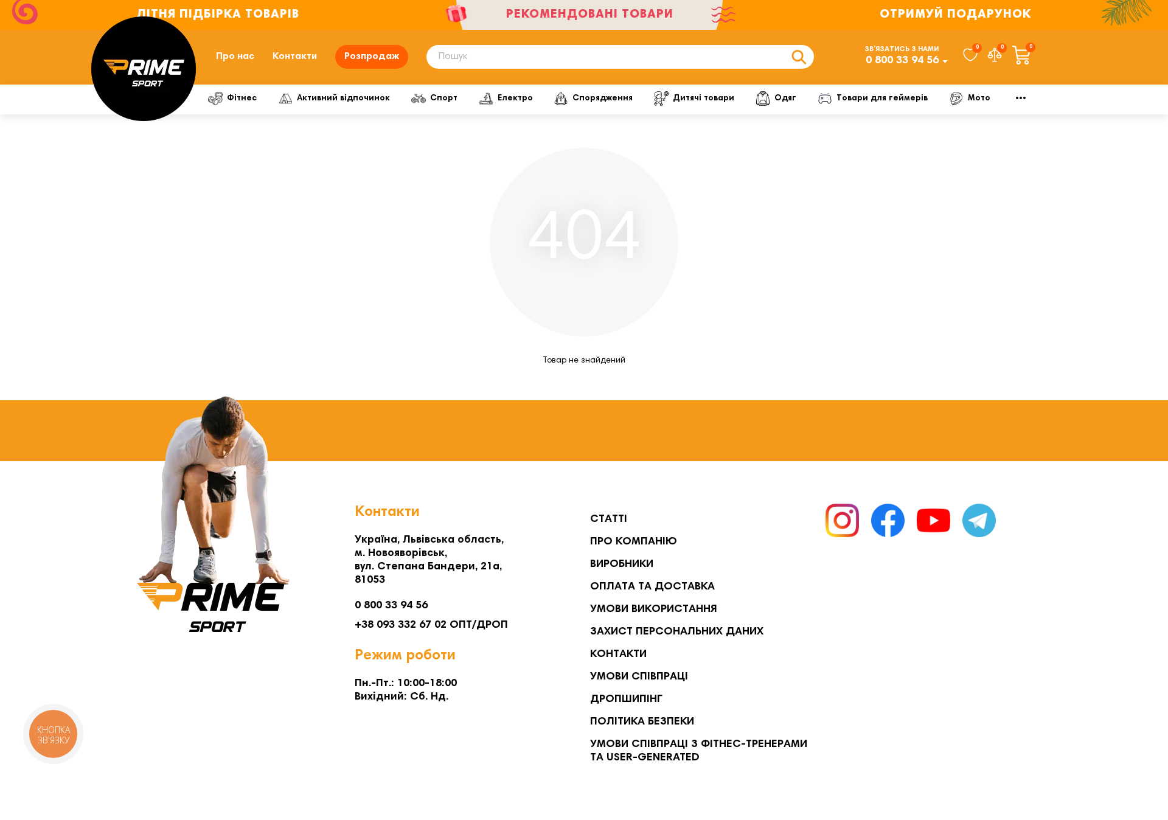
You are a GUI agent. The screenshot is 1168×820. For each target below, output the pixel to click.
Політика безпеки (642, 722)
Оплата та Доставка (652, 587)
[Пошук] (799, 57)
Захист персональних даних (676, 632)
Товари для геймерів (882, 98)
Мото (979, 98)
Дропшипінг (626, 699)
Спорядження (602, 98)
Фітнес (242, 98)
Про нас (235, 56)
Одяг (785, 98)
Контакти (295, 56)
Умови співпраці (639, 677)
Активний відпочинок (343, 98)
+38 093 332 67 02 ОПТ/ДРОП (431, 625)
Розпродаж (371, 56)
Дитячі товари (703, 98)
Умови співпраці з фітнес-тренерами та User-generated (698, 751)
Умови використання (653, 609)
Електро (515, 98)
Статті (608, 519)
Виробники (621, 564)
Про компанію (633, 542)
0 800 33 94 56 (902, 60)
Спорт (443, 98)
